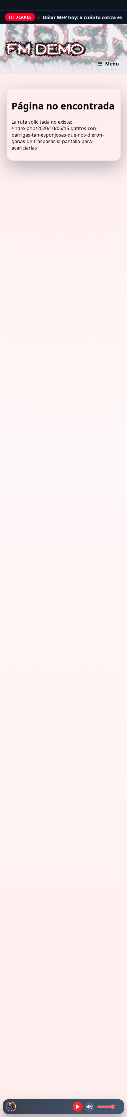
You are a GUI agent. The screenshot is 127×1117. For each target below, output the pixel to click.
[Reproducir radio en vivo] (78, 1107)
